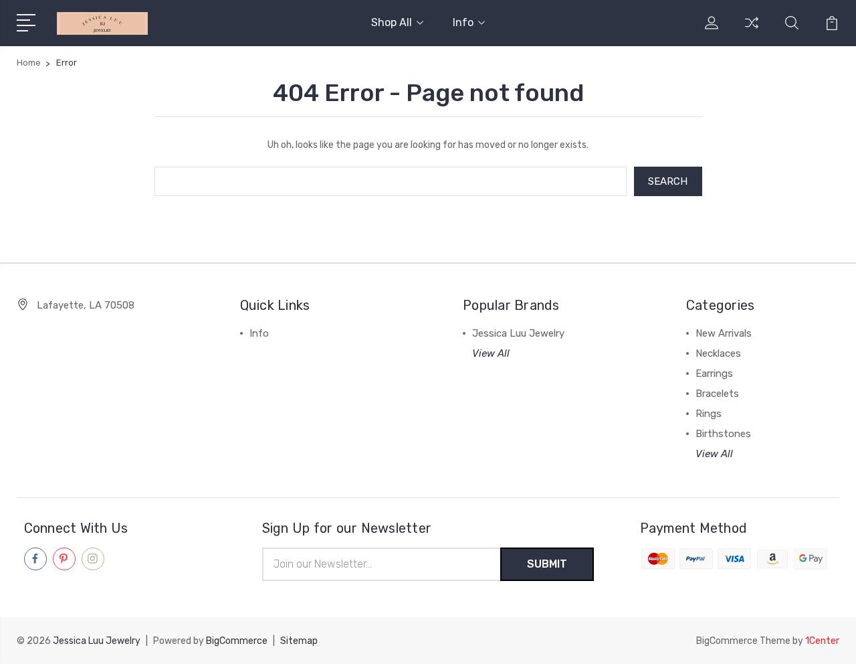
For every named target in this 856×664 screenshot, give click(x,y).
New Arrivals (724, 333)
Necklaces (718, 353)
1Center (822, 641)
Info (463, 22)
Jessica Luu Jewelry (518, 333)
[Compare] (751, 30)
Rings (709, 414)
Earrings (714, 373)
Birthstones (723, 434)
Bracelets (717, 394)
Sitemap (299, 641)
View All (491, 353)
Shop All (391, 22)
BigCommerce (237, 641)
